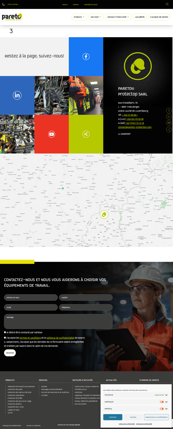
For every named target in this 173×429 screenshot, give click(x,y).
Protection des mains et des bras (19, 392)
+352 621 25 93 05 (135, 119)
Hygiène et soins (13, 410)
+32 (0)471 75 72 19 (135, 123)
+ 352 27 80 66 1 (130, 114)
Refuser (133, 417)
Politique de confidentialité (127, 424)
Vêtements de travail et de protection (21, 386)
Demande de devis (90, 4)
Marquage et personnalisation (51, 389)
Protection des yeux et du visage (19, 401)
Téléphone (66, 307)
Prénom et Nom (13, 297)
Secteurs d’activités (117, 17)
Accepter (112, 417)
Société (64, 297)
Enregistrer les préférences (156, 417)
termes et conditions (30, 337)
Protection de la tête (15, 398)
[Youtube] (169, 123)
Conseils (44, 386)
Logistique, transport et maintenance (88, 395)
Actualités (140, 17)
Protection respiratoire (16, 395)
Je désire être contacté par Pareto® (24, 332)
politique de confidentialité (60, 337)
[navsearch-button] (167, 4)
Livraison (44, 395)
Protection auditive (14, 404)
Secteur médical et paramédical (86, 401)
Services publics (80, 404)
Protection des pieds (15, 389)
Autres (10, 413)
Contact (76, 4)
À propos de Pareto (159, 17)
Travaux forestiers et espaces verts (87, 398)
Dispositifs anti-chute (16, 407)
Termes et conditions (33, 426)
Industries (78, 392)
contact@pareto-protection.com (135, 127)
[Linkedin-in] (169, 116)
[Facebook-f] (169, 110)
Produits (78, 17)
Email (9, 307)
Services (95, 17)
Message (10, 317)
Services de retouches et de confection (55, 392)
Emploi (65, 4)
